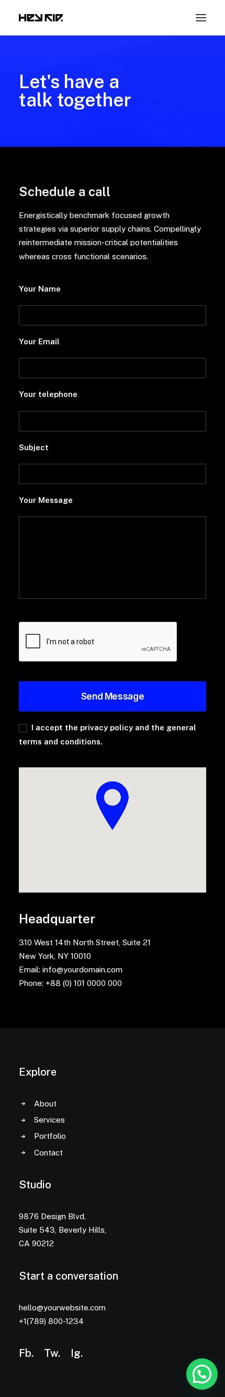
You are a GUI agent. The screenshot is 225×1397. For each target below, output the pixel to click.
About (45, 1103)
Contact (48, 1152)
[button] (202, 1374)
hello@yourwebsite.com (62, 1307)
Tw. (52, 1353)
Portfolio (50, 1135)
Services (49, 1119)
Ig (76, 1353)
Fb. (26, 1353)
